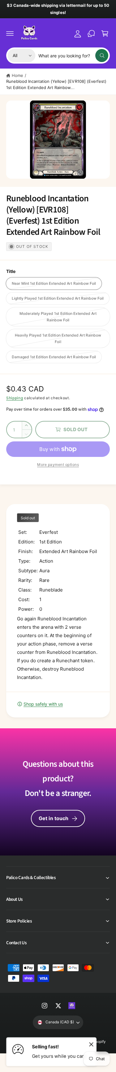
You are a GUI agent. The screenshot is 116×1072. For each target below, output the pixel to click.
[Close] (91, 1044)
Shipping (14, 397)
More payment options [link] (58, 464)
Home (17, 75)
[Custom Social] (72, 1005)
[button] (10, 33)
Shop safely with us (43, 704)
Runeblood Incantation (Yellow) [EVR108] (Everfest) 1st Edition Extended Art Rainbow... (56, 84)
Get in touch (53, 818)
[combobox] (73, 55)
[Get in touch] (91, 33)
